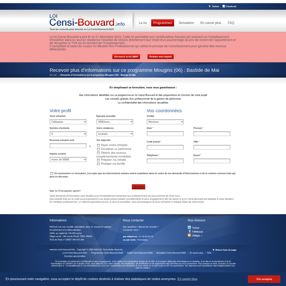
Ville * (196, 141)
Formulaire (143, 239)
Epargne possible (106, 116)
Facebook (231, 6)
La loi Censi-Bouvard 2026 (74, 252)
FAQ (231, 23)
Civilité (150, 116)
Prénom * (198, 128)
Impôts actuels (58, 153)
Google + (197, 235)
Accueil (53, 75)
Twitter (215, 6)
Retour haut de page (225, 250)
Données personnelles (74, 255)
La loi (143, 23)
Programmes (162, 23)
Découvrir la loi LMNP (126, 56)
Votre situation (58, 116)
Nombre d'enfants (59, 128)
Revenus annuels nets (62, 140)
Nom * (150, 128)
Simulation (186, 23)
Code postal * (154, 141)
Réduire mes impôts (160, 56)
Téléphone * (153, 155)
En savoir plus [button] (187, 279)
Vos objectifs (103, 140)
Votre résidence (105, 128)
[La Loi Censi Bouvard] (93, 20)
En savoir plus (210, 23)
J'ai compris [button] (264, 279)
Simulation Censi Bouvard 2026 (171, 252)
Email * (197, 155)
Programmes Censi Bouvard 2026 (107, 252)
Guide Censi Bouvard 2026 (140, 252)
